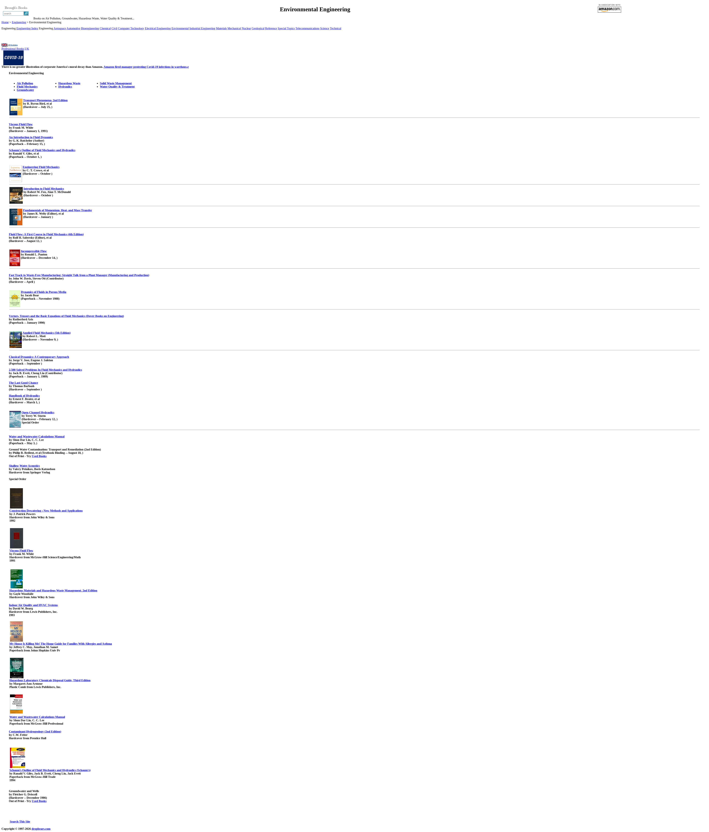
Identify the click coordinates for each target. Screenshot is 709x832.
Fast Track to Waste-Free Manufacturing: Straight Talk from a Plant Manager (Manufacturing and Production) (79, 275)
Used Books (39, 456)
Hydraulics (65, 86)
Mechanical (234, 28)
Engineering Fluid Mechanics (41, 167)
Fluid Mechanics (27, 86)
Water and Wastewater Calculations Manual (36, 436)
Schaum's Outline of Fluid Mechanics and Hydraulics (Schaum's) (49, 770)
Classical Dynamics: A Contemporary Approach (39, 356)
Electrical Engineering (158, 28)
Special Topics (286, 28)
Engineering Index (27, 28)
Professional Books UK (15, 48)
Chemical (105, 28)
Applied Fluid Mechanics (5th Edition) (47, 332)
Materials (221, 28)
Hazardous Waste (69, 83)
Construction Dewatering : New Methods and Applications (46, 510)
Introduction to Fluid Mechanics (43, 188)
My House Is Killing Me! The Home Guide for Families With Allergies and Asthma (60, 643)
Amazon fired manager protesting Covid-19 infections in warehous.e (146, 66)
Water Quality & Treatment (117, 86)
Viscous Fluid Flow (21, 124)
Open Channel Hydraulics (38, 412)
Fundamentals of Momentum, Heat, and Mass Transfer (57, 210)
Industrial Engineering (202, 28)
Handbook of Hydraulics (24, 395)
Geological (258, 28)
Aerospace (60, 28)
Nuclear (246, 28)
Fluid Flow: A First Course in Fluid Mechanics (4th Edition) (46, 234)
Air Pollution (25, 83)
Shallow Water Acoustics (24, 465)
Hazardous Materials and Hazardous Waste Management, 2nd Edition (53, 590)
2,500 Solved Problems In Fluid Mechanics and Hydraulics (45, 369)
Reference (271, 28)
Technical (335, 28)
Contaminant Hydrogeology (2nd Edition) (35, 731)
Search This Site (20, 821)
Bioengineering (90, 28)
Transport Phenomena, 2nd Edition (45, 100)
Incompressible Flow (34, 251)
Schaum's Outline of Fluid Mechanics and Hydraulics (42, 150)
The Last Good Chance (23, 382)
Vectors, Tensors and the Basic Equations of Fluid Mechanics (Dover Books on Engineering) (66, 316)
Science (324, 28)
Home (5, 22)
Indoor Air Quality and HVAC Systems (33, 605)
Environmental (180, 28)
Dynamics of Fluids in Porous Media (43, 292)
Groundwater (25, 89)
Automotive (73, 28)
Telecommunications (307, 28)
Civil (114, 28)
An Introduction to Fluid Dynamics (31, 137)
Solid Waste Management (116, 83)
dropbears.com (41, 828)
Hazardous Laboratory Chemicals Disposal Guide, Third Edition (49, 680)
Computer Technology (131, 28)
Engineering (19, 22)
